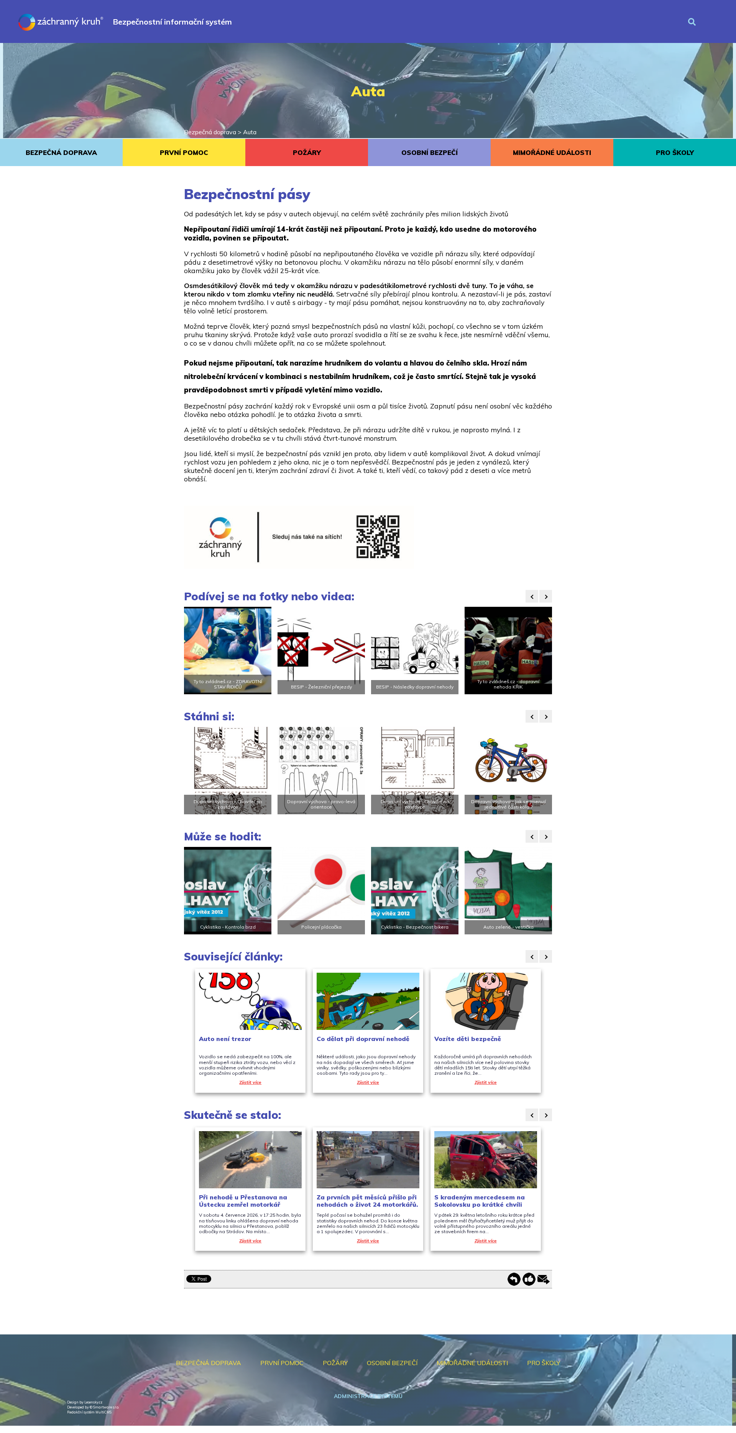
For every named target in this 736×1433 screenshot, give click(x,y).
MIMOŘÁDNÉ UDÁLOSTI (552, 152)
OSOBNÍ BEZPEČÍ (429, 152)
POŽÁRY (307, 152)
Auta (249, 132)
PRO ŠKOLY (675, 152)
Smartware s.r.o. (106, 1407)
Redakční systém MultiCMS (89, 1412)
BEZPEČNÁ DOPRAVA (61, 152)
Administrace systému (368, 1396)
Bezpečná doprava (210, 132)
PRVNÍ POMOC (184, 152)
